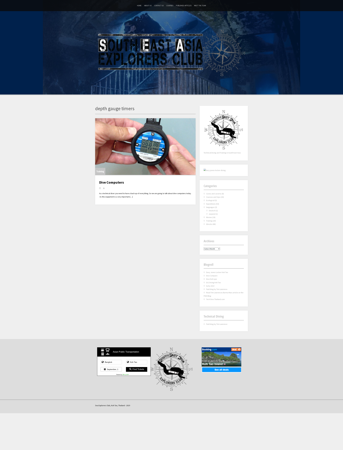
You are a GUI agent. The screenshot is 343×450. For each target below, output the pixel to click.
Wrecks (209, 224)
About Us (148, 5)
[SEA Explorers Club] (171, 52)
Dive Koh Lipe (211, 279)
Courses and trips (213, 197)
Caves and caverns (213, 193)
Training (100, 171)
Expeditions (211, 204)
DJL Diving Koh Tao (213, 282)
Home (139, 5)
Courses (169, 5)
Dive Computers (111, 182)
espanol (212, 214)
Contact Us (159, 5)
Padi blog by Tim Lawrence (216, 289)
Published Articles (183, 5)
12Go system (125, 374)
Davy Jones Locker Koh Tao (217, 272)
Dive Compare (211, 275)
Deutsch (212, 210)
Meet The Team (200, 5)
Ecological (210, 200)
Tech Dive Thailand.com (215, 299)
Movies (209, 217)
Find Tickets (138, 369)
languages (210, 207)
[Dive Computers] (145, 146)
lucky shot (210, 286)
